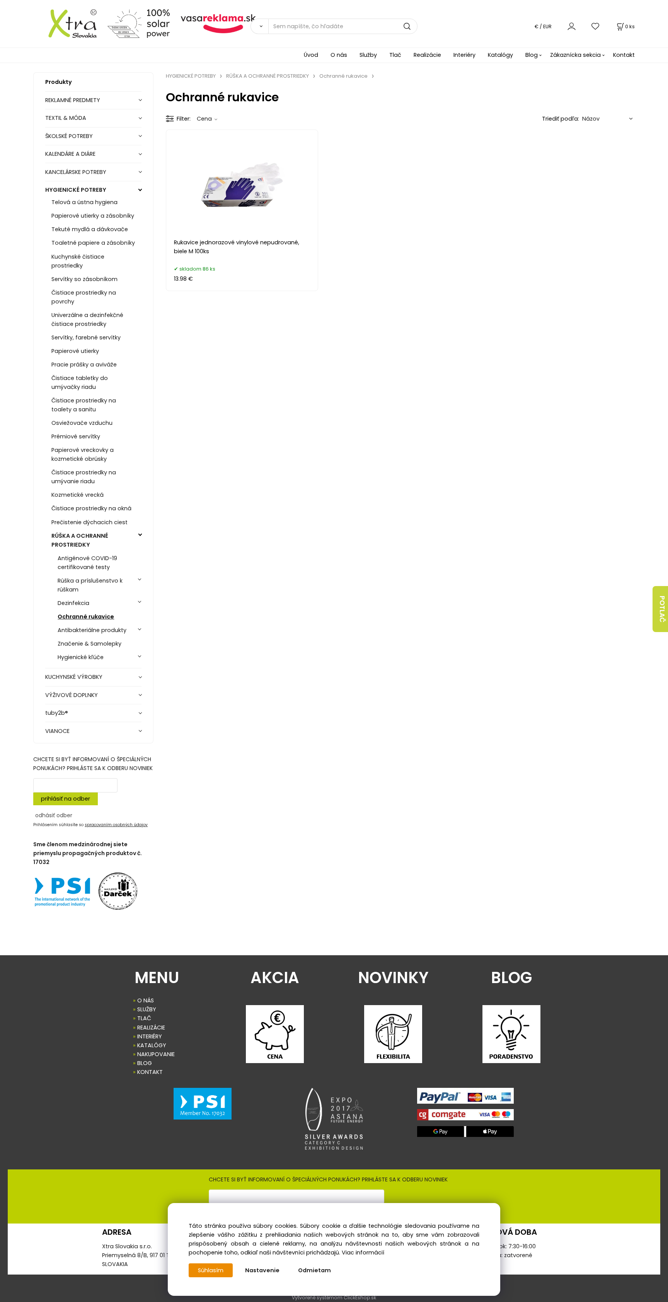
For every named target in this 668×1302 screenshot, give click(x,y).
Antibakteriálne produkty (92, 630)
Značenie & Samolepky (89, 644)
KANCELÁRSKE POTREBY (75, 172)
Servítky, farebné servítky (86, 337)
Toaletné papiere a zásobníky (93, 243)
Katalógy (500, 55)
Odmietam (314, 1270)
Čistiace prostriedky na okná (91, 508)
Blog (531, 55)
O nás (339, 55)
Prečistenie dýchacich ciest (89, 522)
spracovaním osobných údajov (116, 825)
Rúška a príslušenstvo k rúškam (90, 585)
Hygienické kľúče (81, 657)
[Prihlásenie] (571, 26)
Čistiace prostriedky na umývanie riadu (83, 477)
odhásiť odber (53, 815)
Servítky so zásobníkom (84, 279)
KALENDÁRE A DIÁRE (70, 154)
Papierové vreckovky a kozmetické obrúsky (82, 454)
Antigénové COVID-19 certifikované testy (87, 562)
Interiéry (464, 55)
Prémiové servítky (75, 436)
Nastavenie (262, 1270)
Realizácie (427, 55)
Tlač (395, 55)
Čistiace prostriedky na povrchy (83, 297)
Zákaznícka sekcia (575, 55)
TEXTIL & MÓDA (65, 118)
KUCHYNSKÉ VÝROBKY (73, 677)
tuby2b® (56, 713)
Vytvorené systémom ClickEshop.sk (334, 1297)
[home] (67, 23)
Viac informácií (363, 1252)
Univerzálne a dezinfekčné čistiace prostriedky (87, 319)
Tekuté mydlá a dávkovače (89, 229)
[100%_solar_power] (138, 23)
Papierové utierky (75, 351)
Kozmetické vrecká (77, 495)
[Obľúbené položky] (595, 26)
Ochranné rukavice (86, 616)
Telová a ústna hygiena (84, 202)
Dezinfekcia (73, 603)
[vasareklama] (218, 23)
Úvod (311, 55)
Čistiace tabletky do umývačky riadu (79, 382)
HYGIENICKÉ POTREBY (75, 190)
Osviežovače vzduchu (81, 423)
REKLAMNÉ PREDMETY (72, 100)
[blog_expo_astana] (334, 1119)
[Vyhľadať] (259, 26)
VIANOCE (57, 731)
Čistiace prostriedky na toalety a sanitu (83, 405)
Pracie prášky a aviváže (84, 364)
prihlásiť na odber (65, 799)
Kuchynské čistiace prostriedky (77, 261)
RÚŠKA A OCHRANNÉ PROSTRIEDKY (79, 540)
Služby (368, 55)
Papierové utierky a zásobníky (92, 216)
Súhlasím (210, 1270)
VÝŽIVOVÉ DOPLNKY (71, 695)
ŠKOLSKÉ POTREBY (69, 136)
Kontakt (624, 55)
